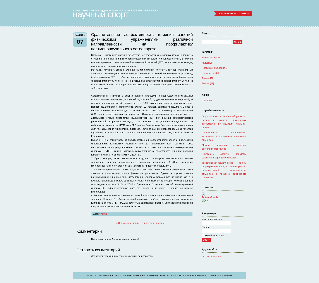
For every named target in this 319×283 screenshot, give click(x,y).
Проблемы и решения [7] (215, 68)
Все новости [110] (211, 57)
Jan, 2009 (207, 100)
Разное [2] (207, 78)
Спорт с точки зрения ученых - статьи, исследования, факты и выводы (116, 10)
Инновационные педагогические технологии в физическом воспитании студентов (224, 136)
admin (104, 214)
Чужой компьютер (214, 235)
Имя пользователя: (212, 219)
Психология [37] (210, 73)
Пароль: (206, 227)
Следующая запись (152, 223)
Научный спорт (101, 14)
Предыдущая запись (129, 223)
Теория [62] (208, 83)
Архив (242, 14)
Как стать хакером (211, 256)
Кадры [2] (207, 63)
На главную (226, 14)
